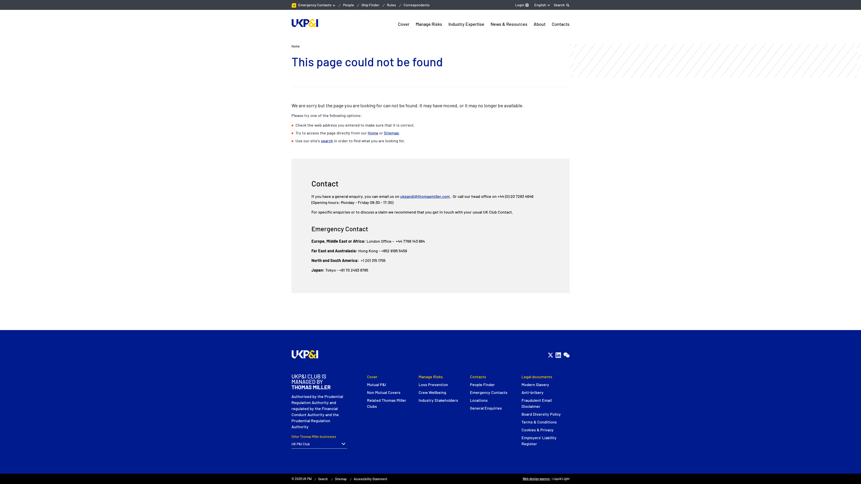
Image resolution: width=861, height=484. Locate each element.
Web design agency (536, 479)
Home (373, 132)
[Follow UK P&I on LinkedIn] (558, 355)
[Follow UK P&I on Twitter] (550, 355)
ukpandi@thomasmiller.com (425, 196)
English (540, 5)
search (327, 140)
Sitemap (391, 132)
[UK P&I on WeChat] (566, 355)
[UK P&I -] (304, 23)
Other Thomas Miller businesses (313, 437)
